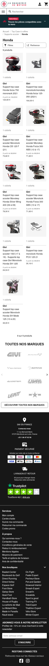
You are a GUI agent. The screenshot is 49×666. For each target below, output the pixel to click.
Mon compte (8, 515)
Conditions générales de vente (17, 544)
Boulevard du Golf (11, 575)
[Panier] (46, 4)
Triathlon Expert (33, 608)
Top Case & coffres (20, 31)
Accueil (6, 31)
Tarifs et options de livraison (15, 558)
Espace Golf (8, 585)
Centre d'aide (8, 518)
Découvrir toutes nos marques (24, 404)
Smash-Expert (32, 588)
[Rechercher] (10, 11)
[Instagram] (28, 661)
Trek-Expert (31, 604)
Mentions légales (10, 551)
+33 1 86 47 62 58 (24, 437)
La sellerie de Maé (11, 604)
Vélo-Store (31, 611)
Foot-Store (7, 588)
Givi (5, 83)
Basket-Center (9, 571)
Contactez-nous (24, 428)
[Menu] (3, 11)
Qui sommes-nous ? (12, 538)
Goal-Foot (7, 594)
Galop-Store (8, 591)
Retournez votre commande (24, 480)
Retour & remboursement (14, 548)
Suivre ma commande (12, 521)
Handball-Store (9, 598)
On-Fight (30, 571)
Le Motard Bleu (9, 608)
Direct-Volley (8, 581)
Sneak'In (30, 591)
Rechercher (17, 11)
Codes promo (8, 528)
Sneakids (30, 594)
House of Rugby (10, 601)
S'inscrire (24, 642)
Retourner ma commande (14, 525)
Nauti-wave (7, 614)
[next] (47, 375)
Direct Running (9, 578)
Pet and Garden (33, 581)
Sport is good (32, 598)
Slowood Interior (33, 585)
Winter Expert (32, 614)
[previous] (2, 375)
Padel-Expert (32, 575)
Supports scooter (11, 34)
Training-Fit (31, 601)
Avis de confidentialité (12, 561)
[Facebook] (21, 661)
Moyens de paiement (12, 554)
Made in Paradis (10, 611)
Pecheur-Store (32, 578)
